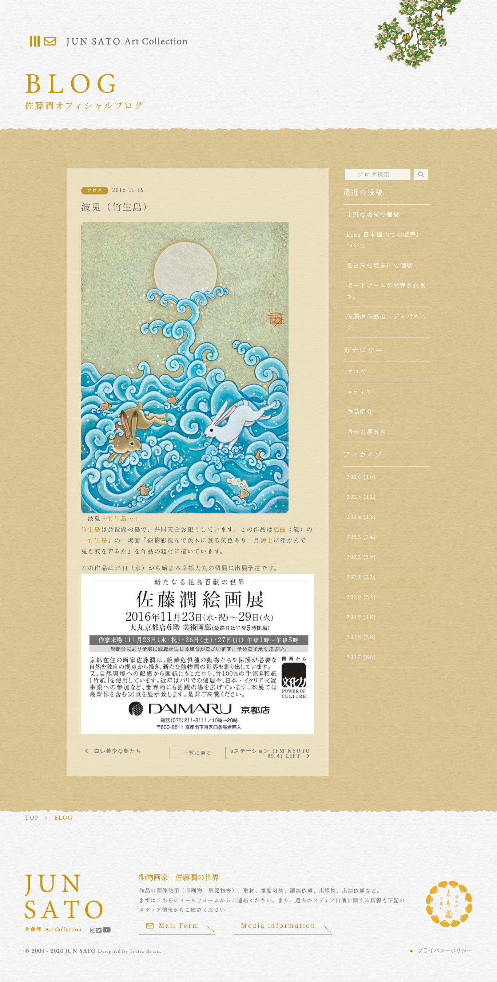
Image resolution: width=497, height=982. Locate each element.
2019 (354, 617)
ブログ (95, 190)
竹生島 (118, 518)
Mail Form (179, 925)
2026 (354, 477)
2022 (354, 557)
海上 (267, 540)
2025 (354, 497)
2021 (354, 577)
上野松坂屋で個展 (373, 214)
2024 (354, 517)
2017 (354, 657)
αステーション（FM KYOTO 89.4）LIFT (270, 753)
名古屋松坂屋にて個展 (380, 265)
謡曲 (279, 529)
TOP (32, 817)
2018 (354, 637)
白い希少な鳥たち (118, 750)
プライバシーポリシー (445, 950)
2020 (354, 597)
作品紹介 (360, 412)
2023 (354, 537)
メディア (360, 392)
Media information (278, 925)
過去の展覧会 (366, 432)
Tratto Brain (145, 951)
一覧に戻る (197, 753)
